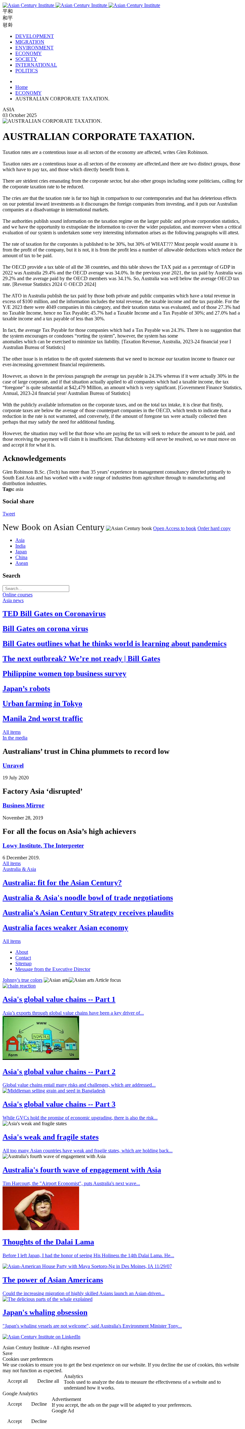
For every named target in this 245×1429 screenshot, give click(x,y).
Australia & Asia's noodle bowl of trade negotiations (88, 897)
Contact (23, 957)
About (21, 952)
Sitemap (23, 963)
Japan (21, 551)
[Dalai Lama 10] (41, 1228)
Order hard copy (214, 528)
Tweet (9, 513)
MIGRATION (29, 42)
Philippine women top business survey (64, 673)
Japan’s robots (26, 688)
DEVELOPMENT (34, 36)
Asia (20, 540)
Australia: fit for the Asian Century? (62, 883)
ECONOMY (28, 53)
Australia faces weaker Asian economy (65, 927)
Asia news (13, 600)
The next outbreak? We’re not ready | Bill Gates (81, 658)
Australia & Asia (19, 869)
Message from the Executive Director (52, 969)
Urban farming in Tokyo (42, 703)
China (21, 557)
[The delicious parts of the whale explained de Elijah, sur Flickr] (48, 1299)
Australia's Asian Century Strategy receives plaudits (88, 912)
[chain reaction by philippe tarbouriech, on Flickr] (19, 985)
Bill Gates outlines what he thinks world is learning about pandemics (114, 643)
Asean (21, 563)
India (20, 546)
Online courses (18, 594)
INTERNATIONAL (36, 65)
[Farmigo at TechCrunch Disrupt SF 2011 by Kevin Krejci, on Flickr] (41, 1058)
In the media (15, 737)
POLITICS (26, 70)
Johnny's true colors (22, 980)
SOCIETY (26, 59)
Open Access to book (174, 528)
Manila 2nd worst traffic (43, 718)
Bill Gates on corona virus (45, 628)
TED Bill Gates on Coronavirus (54, 613)
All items (12, 732)
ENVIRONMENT (34, 47)
